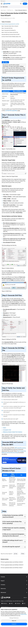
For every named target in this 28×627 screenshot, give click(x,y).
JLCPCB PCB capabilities (11, 110)
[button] (14, 21)
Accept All (14, 624)
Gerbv (4, 427)
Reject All (14, 620)
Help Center (3, 10)
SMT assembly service (20, 448)
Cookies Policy (23, 614)
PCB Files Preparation (10, 10)
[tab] (14, 21)
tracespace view (7, 430)
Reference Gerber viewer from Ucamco (12, 432)
